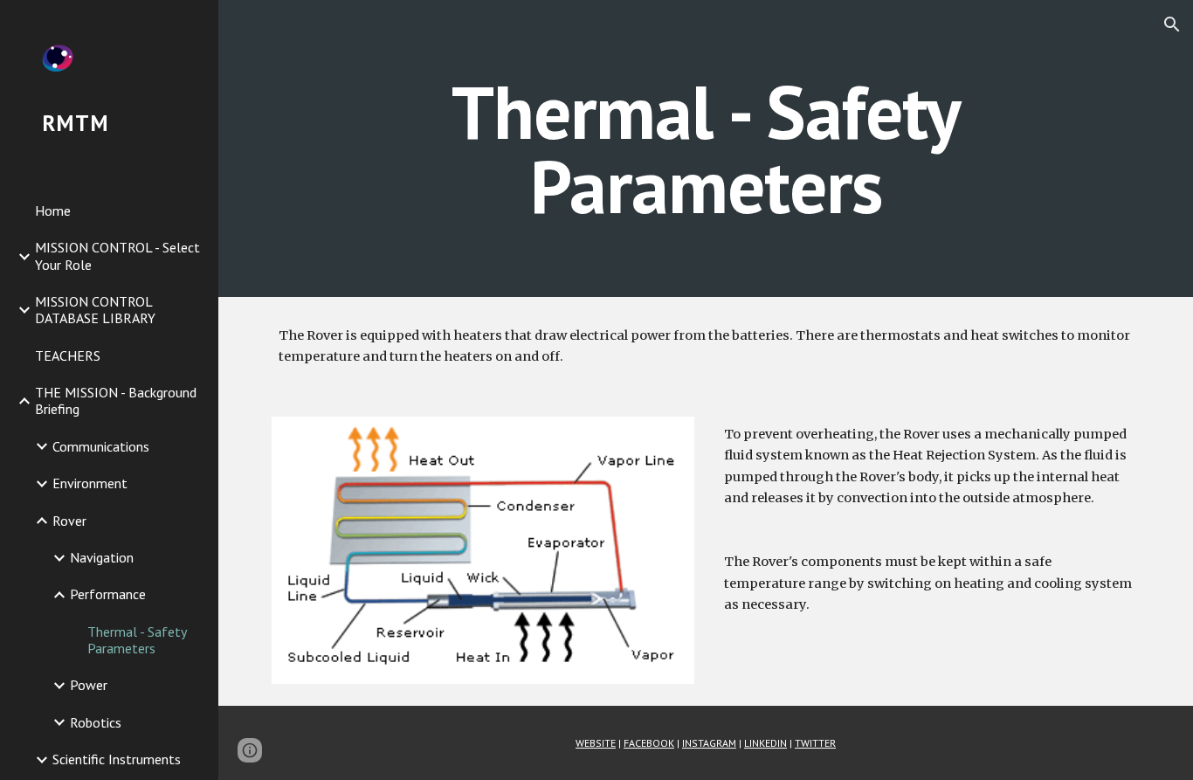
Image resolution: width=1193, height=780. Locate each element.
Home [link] (53, 210)
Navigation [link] (102, 557)
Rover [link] (69, 520)
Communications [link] (100, 446)
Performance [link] (108, 594)
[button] (1172, 24)
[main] (706, 149)
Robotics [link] (95, 722)
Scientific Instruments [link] (116, 759)
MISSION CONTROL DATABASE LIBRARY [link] (95, 310)
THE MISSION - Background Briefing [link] (116, 400)
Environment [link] (90, 483)
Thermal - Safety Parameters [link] (136, 640)
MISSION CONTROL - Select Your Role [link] (117, 255)
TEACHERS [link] (67, 355)
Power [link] (88, 685)
